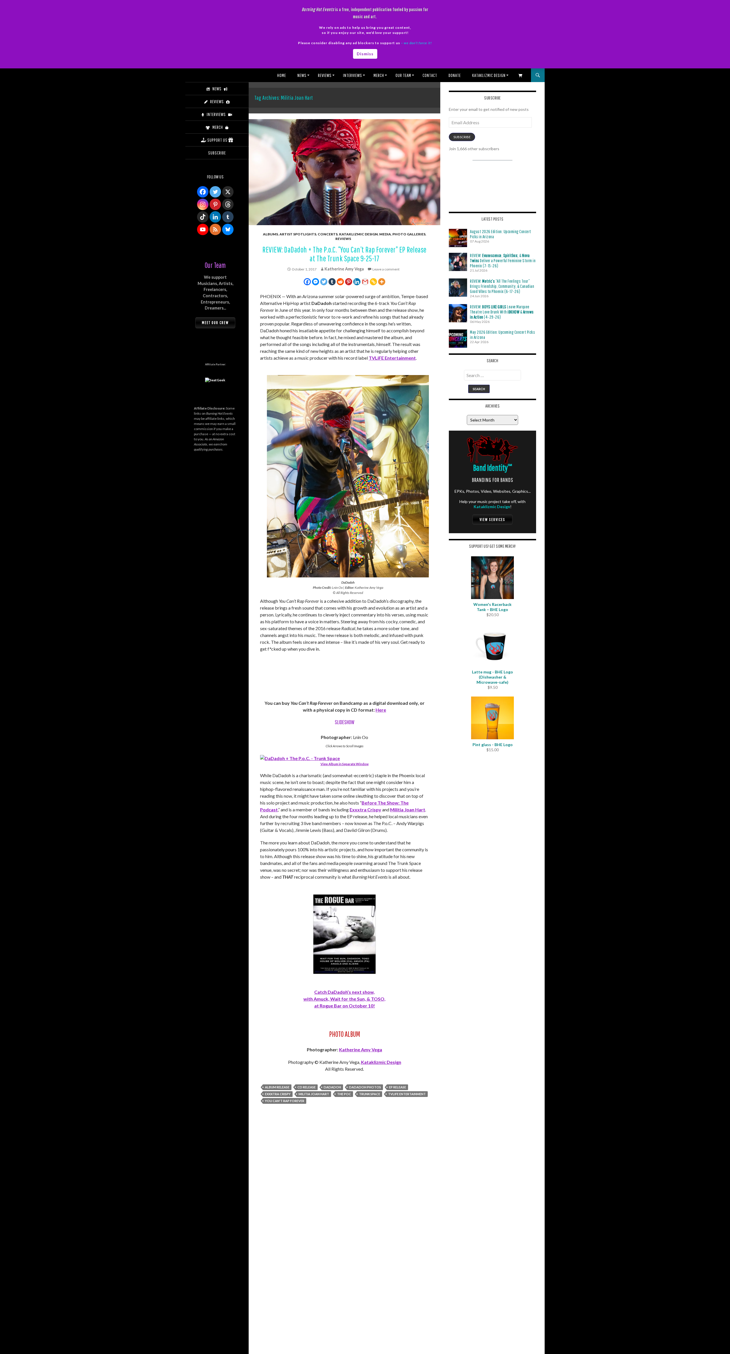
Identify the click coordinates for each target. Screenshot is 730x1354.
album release (277, 1087)
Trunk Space (369, 1094)
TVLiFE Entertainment (392, 358)
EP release (397, 1087)
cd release (306, 1087)
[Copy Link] (373, 281)
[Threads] (228, 204)
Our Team (403, 75)
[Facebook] (307, 281)
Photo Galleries (408, 234)
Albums (270, 234)
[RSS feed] (215, 229)
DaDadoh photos (365, 1087)
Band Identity (492, 468)
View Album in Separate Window (345, 764)
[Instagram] (202, 204)
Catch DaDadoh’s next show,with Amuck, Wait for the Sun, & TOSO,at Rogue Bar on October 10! (344, 998)
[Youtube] (202, 229)
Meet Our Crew (215, 322)
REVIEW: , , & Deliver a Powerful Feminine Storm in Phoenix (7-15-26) (503, 260)
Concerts (328, 234)
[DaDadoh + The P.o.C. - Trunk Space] (300, 757)
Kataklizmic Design (489, 75)
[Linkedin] (356, 281)
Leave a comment (386, 269)
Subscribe (462, 137)
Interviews (352, 75)
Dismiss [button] (365, 53)
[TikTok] (202, 217)
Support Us (217, 139)
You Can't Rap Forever (284, 1101)
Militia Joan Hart (407, 809)
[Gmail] (365, 281)
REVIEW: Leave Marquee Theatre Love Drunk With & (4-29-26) (502, 311)
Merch (379, 75)
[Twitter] (323, 281)
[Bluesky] (228, 229)
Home (281, 75)
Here (381, 709)
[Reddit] (340, 281)
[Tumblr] (332, 281)
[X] (228, 191)
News (302, 75)
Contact (430, 75)
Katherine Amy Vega (344, 268)
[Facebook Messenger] (315, 281)
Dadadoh (332, 1087)
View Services (492, 519)
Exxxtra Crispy (365, 809)
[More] (381, 281)
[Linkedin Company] (215, 217)
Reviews (325, 75)
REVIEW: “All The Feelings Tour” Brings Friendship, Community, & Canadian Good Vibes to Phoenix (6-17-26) (502, 286)
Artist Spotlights (297, 234)
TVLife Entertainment (407, 1094)
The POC (344, 1094)
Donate (455, 75)
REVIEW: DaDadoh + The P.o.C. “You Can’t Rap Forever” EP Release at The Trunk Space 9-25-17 (344, 254)
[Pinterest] (348, 281)
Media (385, 234)
